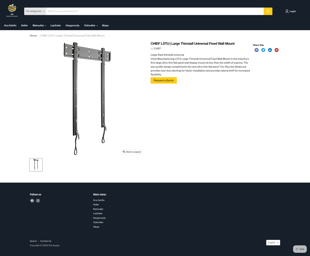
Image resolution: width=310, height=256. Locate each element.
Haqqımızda (72, 25)
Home (33, 35)
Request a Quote (164, 80)
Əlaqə (105, 25)
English (271, 242)
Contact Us (45, 241)
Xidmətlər (90, 25)
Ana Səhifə (10, 25)
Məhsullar (38, 25)
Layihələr (56, 25)
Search (33, 241)
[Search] (268, 11)
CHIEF (157, 48)
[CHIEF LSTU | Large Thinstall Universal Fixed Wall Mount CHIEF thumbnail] (36, 165)
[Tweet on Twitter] (263, 50)
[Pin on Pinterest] (277, 50)
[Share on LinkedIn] (270, 50)
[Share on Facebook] (256, 50)
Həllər (24, 25)
